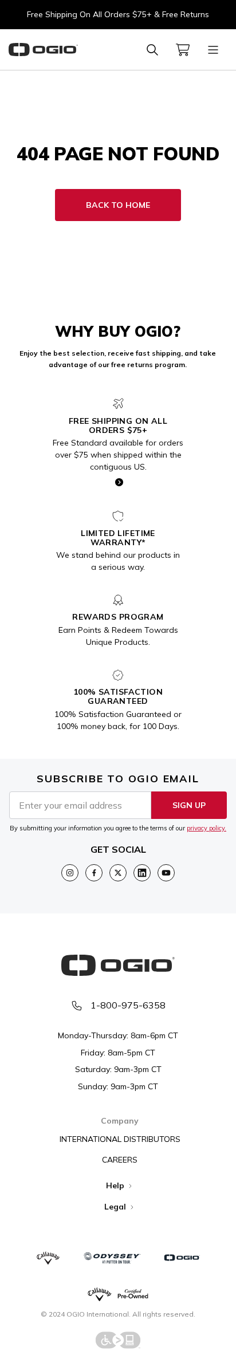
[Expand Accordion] (130, 1186)
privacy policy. (206, 828)
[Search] (152, 50)
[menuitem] (183, 50)
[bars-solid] (213, 50)
